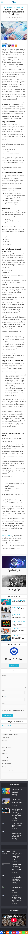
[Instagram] (13, 46)
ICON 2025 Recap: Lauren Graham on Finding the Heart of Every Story (17, 802)
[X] (9, 46)
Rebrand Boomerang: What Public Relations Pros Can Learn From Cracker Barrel (17, 855)
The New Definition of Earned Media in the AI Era (18, 616)
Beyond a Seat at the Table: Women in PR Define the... (18, 602)
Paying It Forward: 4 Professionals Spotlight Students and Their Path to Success (17, 868)
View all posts (14, 665)
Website (4, 703)
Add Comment (11, 19)
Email (4, 697)
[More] (16, 46)
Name (4, 690)
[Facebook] (6, 46)
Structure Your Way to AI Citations (18, 630)
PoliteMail (16, 537)
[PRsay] (14, 1)
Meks (18, 930)
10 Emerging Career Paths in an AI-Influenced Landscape (17, 792)
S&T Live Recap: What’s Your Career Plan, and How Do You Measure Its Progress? (17, 879)
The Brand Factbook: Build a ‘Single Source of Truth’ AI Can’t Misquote (16, 835)
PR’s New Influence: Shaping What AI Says (17, 889)
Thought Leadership (19, 7)
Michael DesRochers (18, 17)
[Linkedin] (3, 46)
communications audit (8, 552)
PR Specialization (8, 7)
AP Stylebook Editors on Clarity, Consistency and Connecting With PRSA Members (17, 899)
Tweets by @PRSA (7, 726)
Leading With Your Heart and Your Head (18, 609)
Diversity (13, 600)
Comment (4, 675)
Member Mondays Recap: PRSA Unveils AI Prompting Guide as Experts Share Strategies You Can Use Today (17, 813)
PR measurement (20, 552)
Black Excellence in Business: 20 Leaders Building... (17, 624)
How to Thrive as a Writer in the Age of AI (17, 825)
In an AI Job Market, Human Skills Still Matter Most (18, 639)
